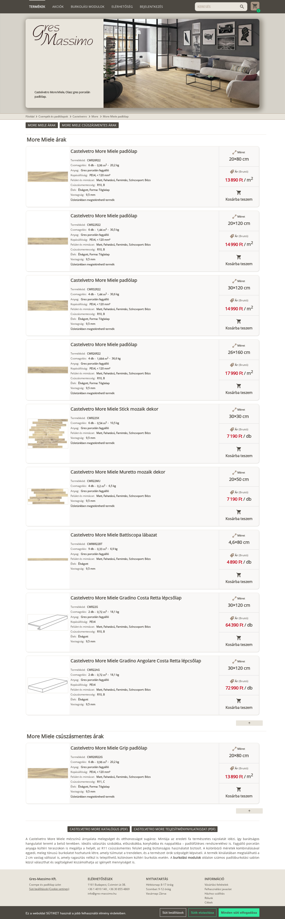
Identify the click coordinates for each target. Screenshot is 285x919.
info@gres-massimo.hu (102, 893)
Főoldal (30, 116)
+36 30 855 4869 (119, 889)
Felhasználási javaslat (218, 889)
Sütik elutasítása (202, 912)
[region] (142, 912)
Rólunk (209, 898)
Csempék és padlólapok (54, 116)
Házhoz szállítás (215, 893)
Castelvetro (80, 116)
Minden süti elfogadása (239, 912)
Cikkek (209, 902)
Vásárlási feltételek (216, 885)
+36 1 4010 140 (97, 889)
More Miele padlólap (115, 116)
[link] (98, 829)
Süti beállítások (173, 912)
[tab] (37, 6)
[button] (42, 125)
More (95, 116)
